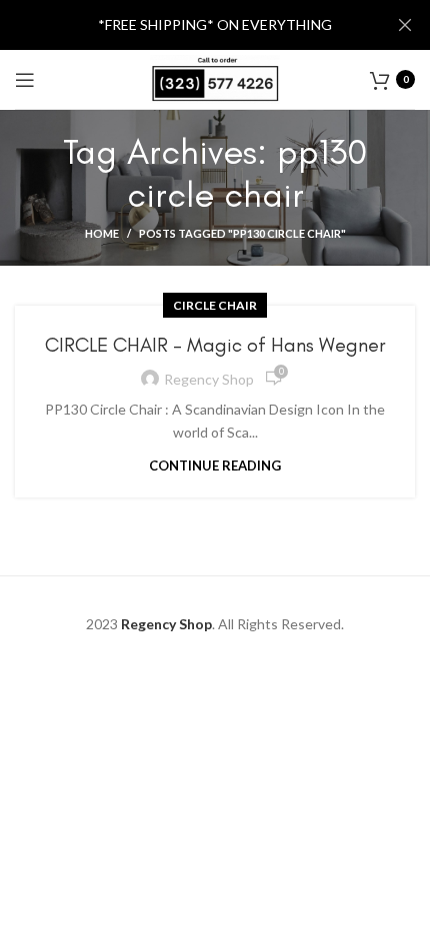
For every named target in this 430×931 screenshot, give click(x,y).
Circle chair (215, 305)
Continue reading (215, 466)
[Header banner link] (185, 25)
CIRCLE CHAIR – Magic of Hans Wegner (215, 345)
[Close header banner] (405, 25)
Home (102, 233)
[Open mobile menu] (25, 80)
